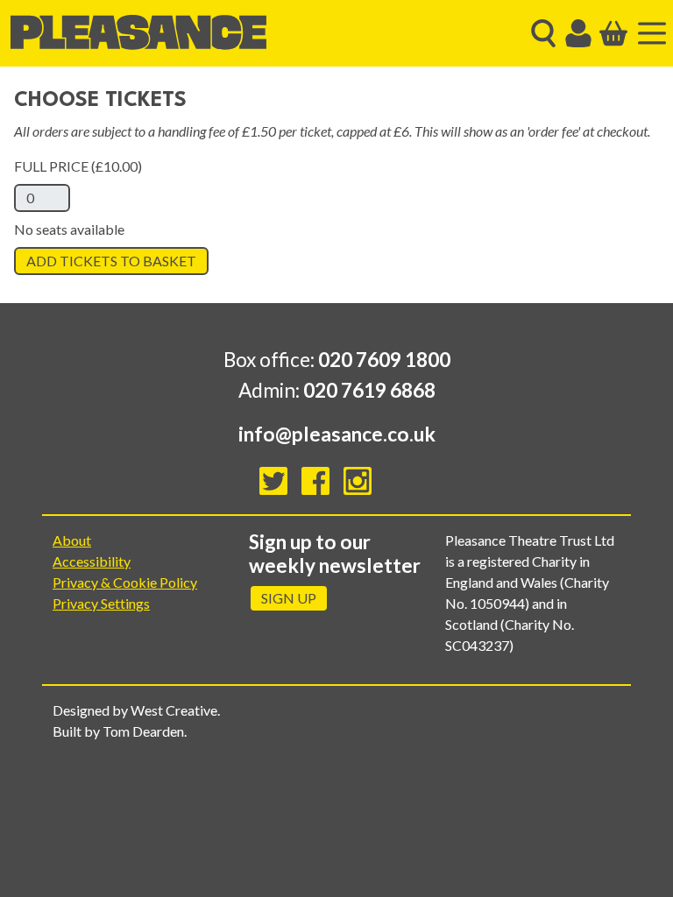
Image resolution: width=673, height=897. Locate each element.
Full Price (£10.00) (78, 166)
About (72, 540)
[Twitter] (273, 480)
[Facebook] (315, 480)
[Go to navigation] (651, 33)
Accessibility (92, 561)
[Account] (578, 33)
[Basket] (613, 33)
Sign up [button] (288, 598)
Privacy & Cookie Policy (125, 582)
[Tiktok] (399, 480)
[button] (543, 33)
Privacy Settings (101, 603)
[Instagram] (357, 480)
